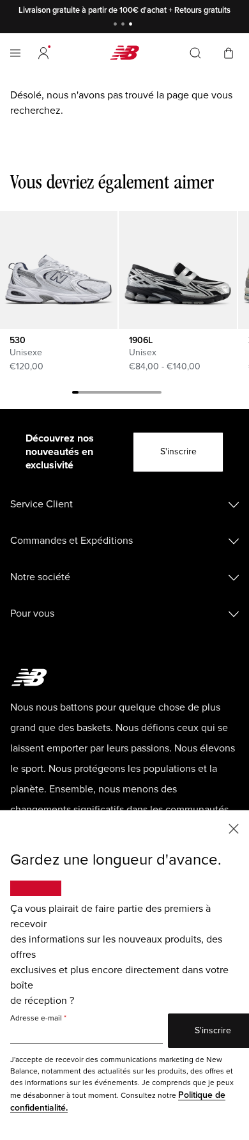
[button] (43, 53)
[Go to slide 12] (145, 394)
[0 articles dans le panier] (228, 52)
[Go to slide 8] (120, 394)
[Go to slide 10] (133, 394)
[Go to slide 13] (152, 394)
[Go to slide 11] (139, 394)
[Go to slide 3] (132, 25)
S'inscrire (178, 451)
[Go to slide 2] (124, 25)
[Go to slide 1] (117, 25)
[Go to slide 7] (113, 394)
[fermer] (234, 828)
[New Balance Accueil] (124, 52)
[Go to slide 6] (107, 394)
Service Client (41, 504)
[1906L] (177, 269)
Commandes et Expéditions (71, 540)
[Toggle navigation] (15, 53)
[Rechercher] (195, 53)
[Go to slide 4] (94, 394)
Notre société (40, 577)
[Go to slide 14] (158, 394)
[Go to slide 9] (126, 394)
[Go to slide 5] (101, 394)
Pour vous (32, 613)
